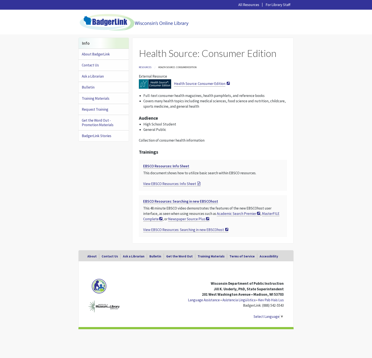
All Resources (248, 4)
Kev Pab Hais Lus (271, 300)
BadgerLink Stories (96, 135)
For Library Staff (278, 4)
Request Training (95, 109)
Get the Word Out (179, 256)
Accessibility (269, 256)
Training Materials (95, 98)
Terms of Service (242, 256)
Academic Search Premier (236, 213)
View (169, 183)
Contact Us (90, 65)
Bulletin (88, 87)
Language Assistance (204, 300)
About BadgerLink (96, 54)
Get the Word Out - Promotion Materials (97, 122)
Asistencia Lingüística (239, 300)
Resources (145, 67)
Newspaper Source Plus (186, 219)
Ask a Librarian (93, 76)
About (92, 256)
